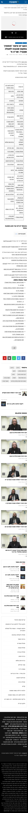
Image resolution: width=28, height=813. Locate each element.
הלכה (12, 96)
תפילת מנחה (19, 156)
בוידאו (12, 367)
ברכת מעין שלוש (9, 142)
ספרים (21, 110)
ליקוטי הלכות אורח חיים (20, 742)
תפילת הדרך (10, 164)
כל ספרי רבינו (10, 104)
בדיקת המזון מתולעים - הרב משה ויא (14, 699)
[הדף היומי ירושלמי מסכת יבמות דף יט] (14, 470)
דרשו (14, 371)
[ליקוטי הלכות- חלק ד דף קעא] (22, 576)
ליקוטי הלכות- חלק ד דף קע (11, 567)
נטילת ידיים (20, 194)
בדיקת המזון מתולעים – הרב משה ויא (19, 170)
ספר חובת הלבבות (8, 742)
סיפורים (21, 100)
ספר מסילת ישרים (18, 730)
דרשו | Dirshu (22, 54)
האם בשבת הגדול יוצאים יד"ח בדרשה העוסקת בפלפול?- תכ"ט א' (16, 551)
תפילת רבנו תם (10, 194)
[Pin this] (5, 358)
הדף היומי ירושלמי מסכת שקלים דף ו (11, 393)
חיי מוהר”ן (16, 739)
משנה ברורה (7, 377)
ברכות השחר (19, 148)
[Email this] (9, 358)
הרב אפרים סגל (22, 377)
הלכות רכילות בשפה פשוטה (17, 690)
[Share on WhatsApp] (14, 358)
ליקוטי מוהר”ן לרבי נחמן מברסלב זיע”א (10, 124)
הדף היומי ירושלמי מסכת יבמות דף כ (16, 503)
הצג (16, 234)
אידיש (18, 367)
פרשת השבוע (14, 247)
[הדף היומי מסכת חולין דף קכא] (14, 447)
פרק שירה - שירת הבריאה (18, 673)
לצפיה (14, 377)
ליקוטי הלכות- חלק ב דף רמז (15, 404)
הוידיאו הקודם (23, 389)
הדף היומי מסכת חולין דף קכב (18, 432)
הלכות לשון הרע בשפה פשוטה (16, 695)
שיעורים (11, 100)
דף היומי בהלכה (22, 371)
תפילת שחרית (19, 151)
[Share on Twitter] (19, 358)
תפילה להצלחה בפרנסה (21, 142)
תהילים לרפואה (10, 161)
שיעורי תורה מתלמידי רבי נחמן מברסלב (10, 110)
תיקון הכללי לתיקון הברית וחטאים (15, 624)
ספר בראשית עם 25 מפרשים (13, 737)
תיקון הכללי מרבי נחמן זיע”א (20, 124)
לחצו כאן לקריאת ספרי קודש (19, 254)
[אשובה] (14, 2)
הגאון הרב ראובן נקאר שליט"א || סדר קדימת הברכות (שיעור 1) (12, 586)
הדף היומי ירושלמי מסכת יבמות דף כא (16, 527)
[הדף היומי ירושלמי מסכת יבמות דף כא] (14, 517)
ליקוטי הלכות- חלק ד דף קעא (12, 575)
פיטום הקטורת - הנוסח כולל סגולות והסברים (15, 629)
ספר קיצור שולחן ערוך (10, 717)
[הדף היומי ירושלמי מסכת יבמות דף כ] (14, 494)
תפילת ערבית (19, 161)
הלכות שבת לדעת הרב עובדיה (11, 133)
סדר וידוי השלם (10, 209)
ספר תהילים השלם (22, 717)
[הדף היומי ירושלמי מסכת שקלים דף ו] (24, 393)
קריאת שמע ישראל (19, 620)
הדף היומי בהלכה (19, 43)
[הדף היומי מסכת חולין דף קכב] (14, 423)
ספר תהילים (10, 148)
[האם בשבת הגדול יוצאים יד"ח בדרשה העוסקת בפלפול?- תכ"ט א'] (14, 541)
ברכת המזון (20, 164)
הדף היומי (18, 6)
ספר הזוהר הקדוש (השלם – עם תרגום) (19, 187)
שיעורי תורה (5, 381)
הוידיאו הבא (4, 399)
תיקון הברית (10, 117)
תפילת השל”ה (19, 217)
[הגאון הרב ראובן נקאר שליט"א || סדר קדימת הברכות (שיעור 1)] (22, 586)
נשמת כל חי (10, 151)
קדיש (12, 170)
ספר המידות (9, 739)
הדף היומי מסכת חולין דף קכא (18, 456)
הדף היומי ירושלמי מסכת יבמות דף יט (16, 479)
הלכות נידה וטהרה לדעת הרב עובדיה (19, 178)
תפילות (21, 104)
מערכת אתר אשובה (13, 569)
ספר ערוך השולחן (22, 744)
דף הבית (25, 6)
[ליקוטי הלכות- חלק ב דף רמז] (3, 404)
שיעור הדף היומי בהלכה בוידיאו (18, 381)
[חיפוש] (2, 2)
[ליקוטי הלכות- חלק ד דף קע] (22, 568)
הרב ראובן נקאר (14, 590)
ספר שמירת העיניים (21, 719)
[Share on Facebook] (23, 358)
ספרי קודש (20, 91)
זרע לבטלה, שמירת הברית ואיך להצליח (19, 200)
